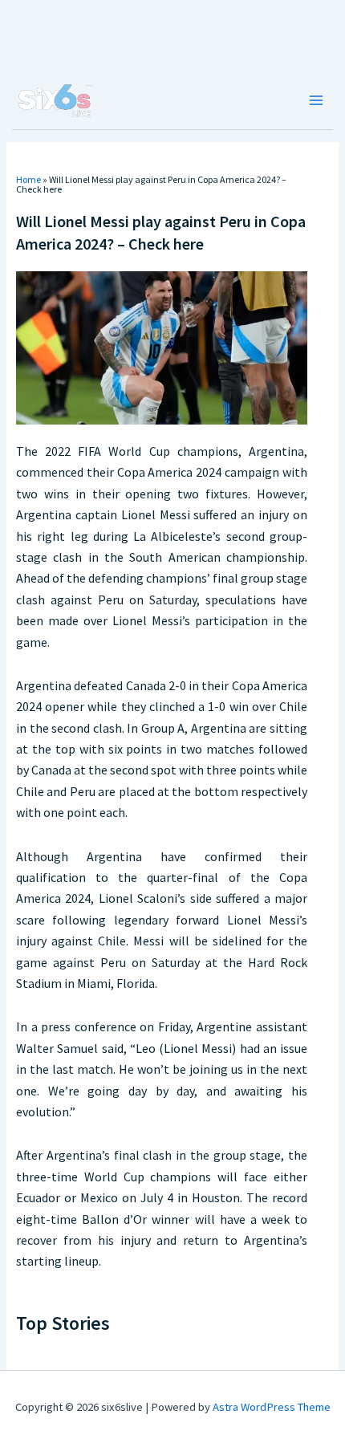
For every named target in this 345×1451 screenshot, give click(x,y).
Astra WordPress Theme (272, 1407)
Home (28, 179)
